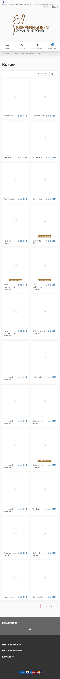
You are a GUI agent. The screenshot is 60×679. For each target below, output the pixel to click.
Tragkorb (36, 509)
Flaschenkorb (38, 116)
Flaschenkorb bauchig (10, 554)
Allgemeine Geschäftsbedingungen (16, 5)
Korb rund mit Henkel (38, 422)
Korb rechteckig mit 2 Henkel (10, 287)
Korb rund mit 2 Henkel (38, 332)
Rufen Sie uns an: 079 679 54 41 (44, 5)
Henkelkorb (9, 157)
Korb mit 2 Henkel (36, 242)
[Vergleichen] (15, 112)
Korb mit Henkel (7, 242)
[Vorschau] (19, 112)
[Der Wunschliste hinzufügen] (12, 112)
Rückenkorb (37, 157)
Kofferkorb (8, 116)
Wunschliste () (52, 7)
